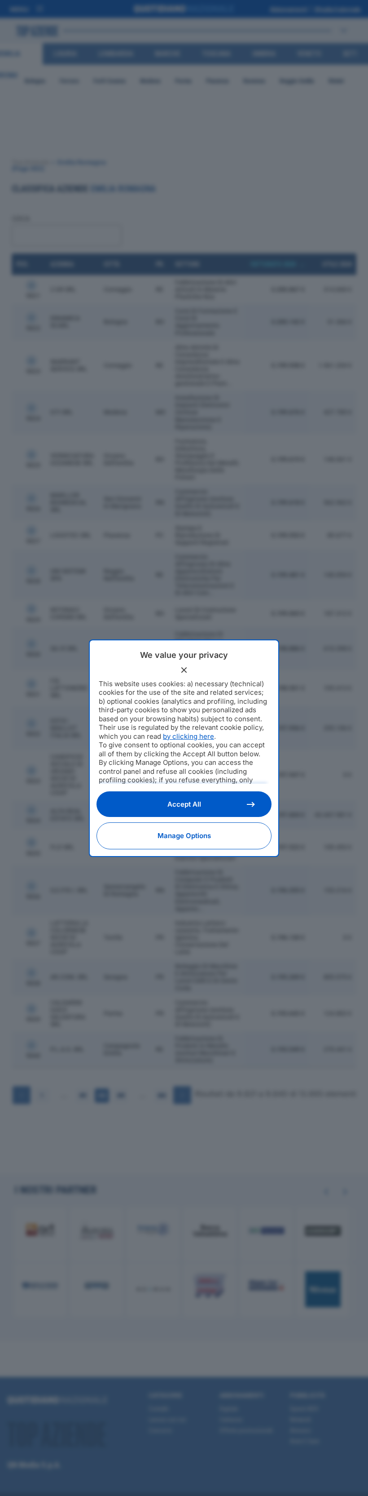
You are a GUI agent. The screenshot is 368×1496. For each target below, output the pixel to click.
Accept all (184, 804)
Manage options (184, 835)
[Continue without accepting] (184, 670)
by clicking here (188, 736)
